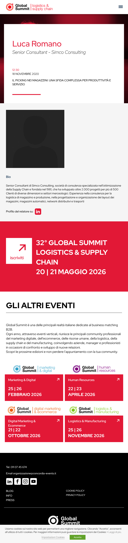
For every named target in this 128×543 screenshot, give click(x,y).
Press (10, 500)
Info (9, 495)
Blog (10, 491)
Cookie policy (75, 490)
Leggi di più (114, 532)
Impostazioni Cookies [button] (53, 537)
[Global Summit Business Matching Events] (64, 520)
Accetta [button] (78, 537)
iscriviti (17, 258)
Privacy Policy (75, 495)
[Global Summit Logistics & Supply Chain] (29, 7)
